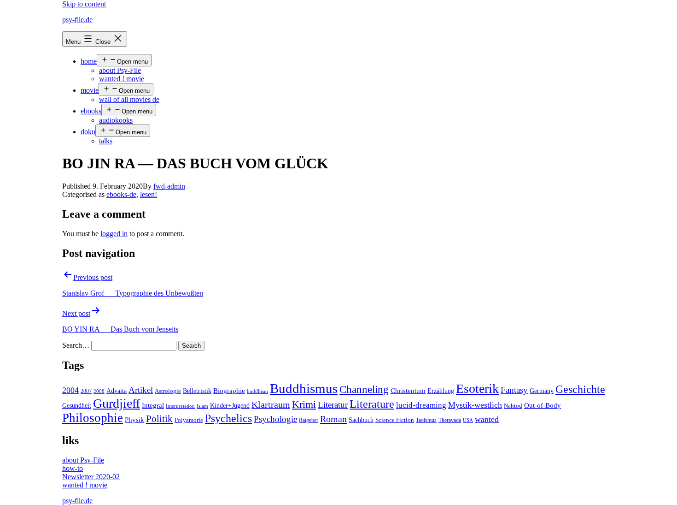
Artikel (140, 390)
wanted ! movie (121, 79)
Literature (372, 404)
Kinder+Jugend (230, 405)
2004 (70, 390)
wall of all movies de (129, 99)
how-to (72, 468)
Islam (202, 406)
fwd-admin (169, 186)
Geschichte (580, 389)
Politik (159, 419)
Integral (153, 405)
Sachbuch (361, 419)
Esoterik (477, 388)
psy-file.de (77, 20)
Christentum (408, 390)
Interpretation (180, 406)
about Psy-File (120, 70)
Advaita (116, 390)
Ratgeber (308, 420)
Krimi (304, 404)
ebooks (91, 111)
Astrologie (168, 391)
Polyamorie (189, 420)
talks (105, 141)
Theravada (449, 420)
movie (90, 90)
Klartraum (270, 404)
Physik (134, 419)
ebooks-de (121, 194)
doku (88, 132)
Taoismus (426, 420)
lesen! (148, 194)
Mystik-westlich (475, 405)
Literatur (333, 405)
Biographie (229, 390)
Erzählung (440, 390)
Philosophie (92, 418)
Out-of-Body (542, 405)
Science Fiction (394, 420)
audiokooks (116, 120)
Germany (542, 390)
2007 (86, 391)
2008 (99, 391)
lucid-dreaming (421, 405)
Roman (333, 419)
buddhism (257, 391)
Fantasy (514, 390)
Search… (75, 345)
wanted (487, 419)
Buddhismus (304, 388)
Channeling (364, 389)
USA (468, 420)
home (89, 61)
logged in (114, 234)
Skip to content (84, 4)
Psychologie (275, 419)
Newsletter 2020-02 (91, 477)
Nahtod (513, 406)
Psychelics (228, 418)
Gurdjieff (116, 403)
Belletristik (197, 390)
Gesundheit (76, 405)
